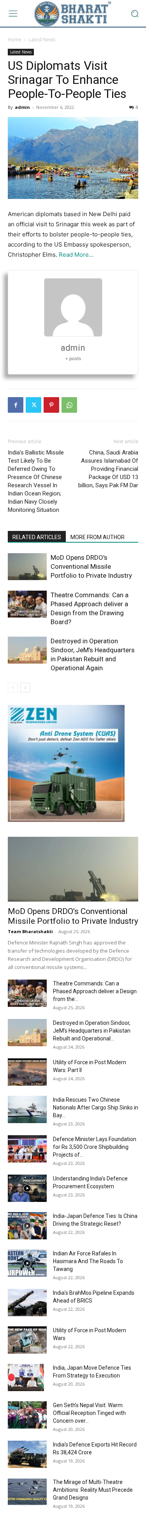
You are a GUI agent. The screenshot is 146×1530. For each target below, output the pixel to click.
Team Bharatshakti (30, 931)
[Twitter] (33, 405)
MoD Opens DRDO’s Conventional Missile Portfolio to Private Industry (91, 566)
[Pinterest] (51, 405)
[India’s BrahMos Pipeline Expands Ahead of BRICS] (27, 1302)
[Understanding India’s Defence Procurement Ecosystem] (27, 1188)
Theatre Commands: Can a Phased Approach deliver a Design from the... (95, 991)
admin (22, 107)
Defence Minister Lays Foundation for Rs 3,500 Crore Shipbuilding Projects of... (94, 1147)
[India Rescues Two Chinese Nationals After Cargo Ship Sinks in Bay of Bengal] (27, 1109)
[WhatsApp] (69, 405)
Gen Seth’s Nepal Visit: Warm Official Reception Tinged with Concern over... (89, 1413)
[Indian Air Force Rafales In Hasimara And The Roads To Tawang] (27, 1263)
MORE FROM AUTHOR (97, 537)
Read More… (76, 254)
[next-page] (25, 687)
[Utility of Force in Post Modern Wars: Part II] (27, 1072)
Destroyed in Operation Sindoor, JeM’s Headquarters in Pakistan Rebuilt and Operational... (91, 1031)
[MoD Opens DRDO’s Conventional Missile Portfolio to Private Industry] (27, 566)
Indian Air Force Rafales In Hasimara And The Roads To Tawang (88, 1261)
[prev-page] (13, 687)
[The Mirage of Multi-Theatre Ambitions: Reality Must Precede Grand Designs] (27, 1491)
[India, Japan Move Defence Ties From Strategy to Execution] (26, 1377)
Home (14, 39)
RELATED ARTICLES (36, 537)
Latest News (42, 39)
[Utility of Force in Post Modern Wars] (27, 1340)
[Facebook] (15, 405)
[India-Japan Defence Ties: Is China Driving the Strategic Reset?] (27, 1225)
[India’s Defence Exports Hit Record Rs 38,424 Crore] (27, 1454)
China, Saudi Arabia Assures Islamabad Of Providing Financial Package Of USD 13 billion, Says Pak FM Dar (108, 469)
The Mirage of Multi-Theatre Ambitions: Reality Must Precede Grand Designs (93, 1490)
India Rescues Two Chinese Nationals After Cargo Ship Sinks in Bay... (95, 1107)
